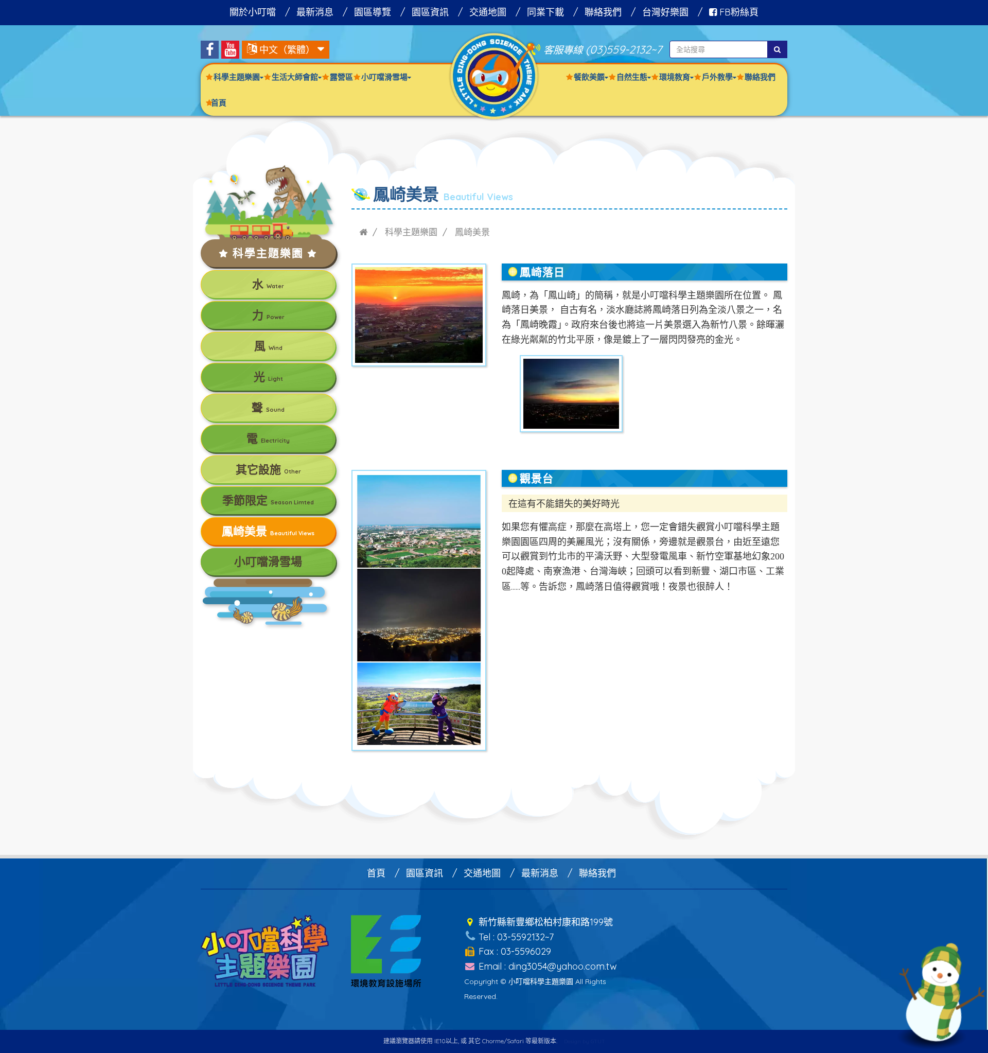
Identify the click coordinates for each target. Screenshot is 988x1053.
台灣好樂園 (665, 12)
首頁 (218, 103)
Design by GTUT (584, 1041)
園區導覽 (372, 12)
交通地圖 (487, 12)
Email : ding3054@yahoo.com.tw (546, 966)
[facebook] (210, 50)
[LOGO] (494, 75)
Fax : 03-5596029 (513, 951)
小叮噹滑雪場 (268, 561)
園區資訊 (430, 12)
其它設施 (268, 469)
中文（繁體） (287, 50)
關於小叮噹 (253, 12)
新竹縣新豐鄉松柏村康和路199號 (544, 922)
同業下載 (545, 12)
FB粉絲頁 (737, 12)
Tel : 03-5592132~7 (515, 937)
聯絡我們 (603, 12)
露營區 (341, 77)
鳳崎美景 (268, 531)
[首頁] (363, 231)
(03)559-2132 (618, 49)
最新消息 (314, 12)
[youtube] (230, 50)
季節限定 (268, 500)
